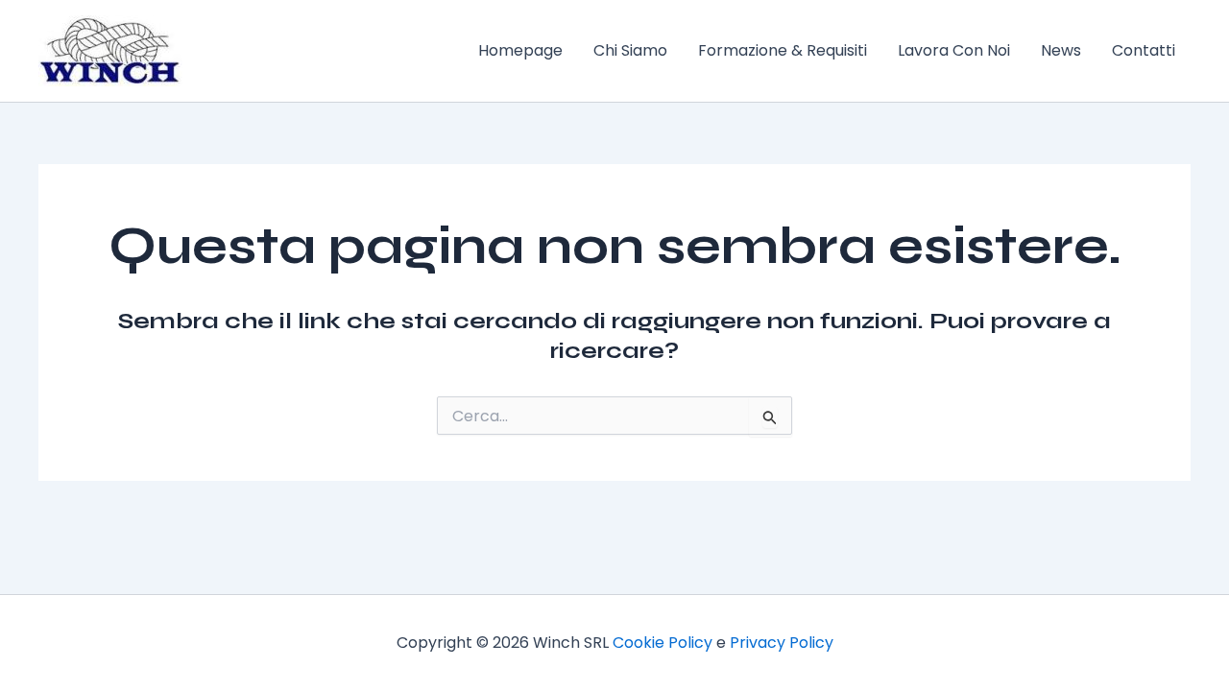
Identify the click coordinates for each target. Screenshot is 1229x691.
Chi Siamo (630, 50)
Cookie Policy (662, 642)
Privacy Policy (781, 642)
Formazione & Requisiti (782, 50)
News (1061, 50)
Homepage (520, 50)
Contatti (1143, 50)
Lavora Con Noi (954, 50)
